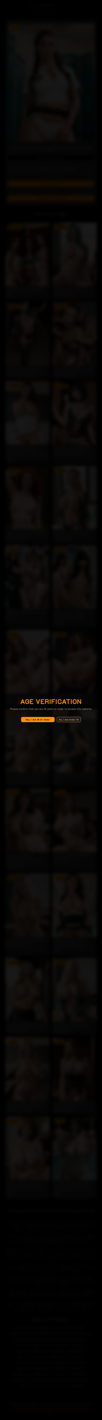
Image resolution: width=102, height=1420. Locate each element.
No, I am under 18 (69, 719)
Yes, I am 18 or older (38, 719)
